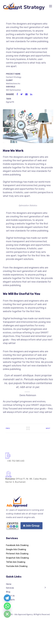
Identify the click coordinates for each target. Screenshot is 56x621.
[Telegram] (7, 597)
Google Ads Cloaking (16, 549)
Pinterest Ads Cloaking (17, 553)
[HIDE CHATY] (7, 614)
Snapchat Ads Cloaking (17, 558)
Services (10, 588)
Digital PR (10, 102)
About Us (10, 595)
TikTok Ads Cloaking (15, 562)
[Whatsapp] (7, 606)
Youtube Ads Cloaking (16, 566)
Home (8, 584)
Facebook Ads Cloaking (17, 545)
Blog (8, 592)
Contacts (10, 599)
